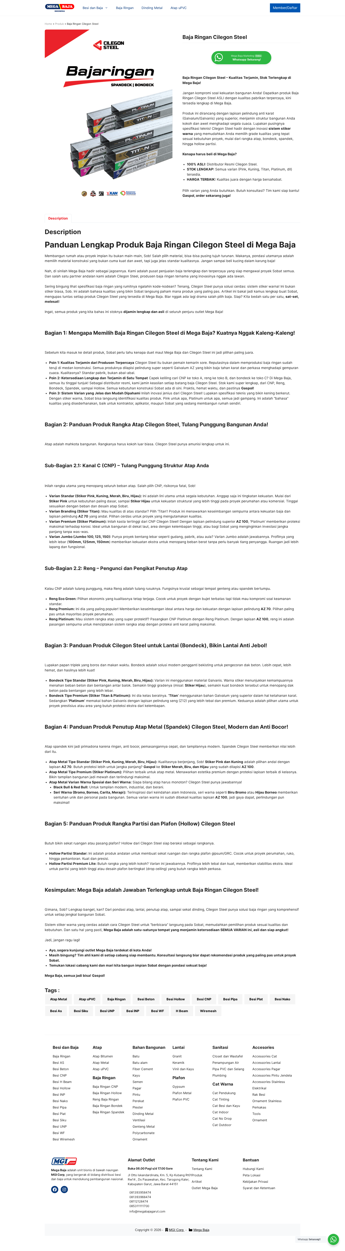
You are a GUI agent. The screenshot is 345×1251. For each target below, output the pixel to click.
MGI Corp (176, 1230)
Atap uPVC (179, 8)
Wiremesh (208, 1011)
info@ (133, 1211)
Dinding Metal (152, 8)
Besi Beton (146, 999)
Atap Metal (58, 999)
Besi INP (132, 1011)
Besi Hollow (176, 999)
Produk (59, 23)
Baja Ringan (125, 8)
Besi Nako (282, 999)
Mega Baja (201, 1230)
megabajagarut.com (151, 1211)
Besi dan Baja (93, 8)
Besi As (56, 1011)
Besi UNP (107, 1011)
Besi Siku (81, 1011)
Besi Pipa (230, 999)
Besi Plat (256, 999)
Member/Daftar (285, 8)
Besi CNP (204, 999)
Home (48, 23)
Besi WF (157, 1011)
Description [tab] (58, 218)
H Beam (182, 1011)
